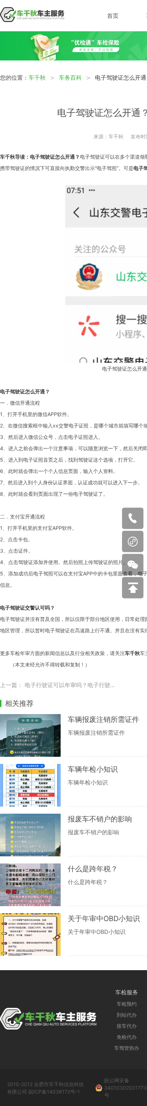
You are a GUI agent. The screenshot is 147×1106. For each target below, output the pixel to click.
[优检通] (73, 58)
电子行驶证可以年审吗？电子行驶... (70, 684)
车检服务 (126, 992)
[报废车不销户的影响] (34, 835)
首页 (112, 15)
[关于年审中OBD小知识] (34, 934)
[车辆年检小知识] (34, 785)
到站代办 (127, 1015)
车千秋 (37, 77)
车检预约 (127, 1004)
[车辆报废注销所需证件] (34, 735)
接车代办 (127, 1026)
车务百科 (70, 77)
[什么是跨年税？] (34, 884)
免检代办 (127, 1037)
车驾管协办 (126, 1048)
